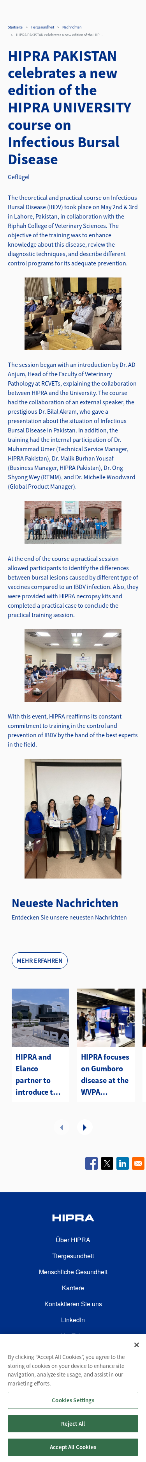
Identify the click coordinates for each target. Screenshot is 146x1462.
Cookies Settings (73, 1400)
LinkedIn (73, 1319)
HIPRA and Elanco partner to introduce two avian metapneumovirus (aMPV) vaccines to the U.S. (40, 1075)
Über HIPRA (73, 1239)
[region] (73, 1398)
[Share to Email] (138, 1163)
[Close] (136, 1345)
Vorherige (61, 1127)
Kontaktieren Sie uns (73, 1303)
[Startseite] (73, 1219)
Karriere (73, 1287)
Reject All (73, 1423)
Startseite (15, 27)
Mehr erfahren (40, 960)
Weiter (85, 1127)
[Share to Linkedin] (122, 1163)
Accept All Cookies (73, 1447)
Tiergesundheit (42, 27)
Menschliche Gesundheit (73, 1271)
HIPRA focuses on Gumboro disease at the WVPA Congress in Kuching (105, 1075)
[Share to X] (107, 1163)
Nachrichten (71, 27)
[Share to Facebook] (91, 1163)
